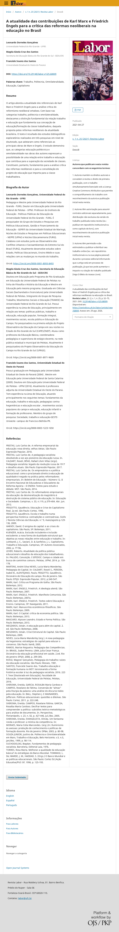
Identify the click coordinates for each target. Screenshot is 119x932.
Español (10, 800)
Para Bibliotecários (14, 833)
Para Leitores (12, 823)
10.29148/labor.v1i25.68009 (94, 301)
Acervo (18, 11)
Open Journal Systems (17, 867)
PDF (79, 109)
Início (8, 11)
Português (11, 805)
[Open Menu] (6, 3)
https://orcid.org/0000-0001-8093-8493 (33, 263)
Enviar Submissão (17, 777)
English (10, 795)
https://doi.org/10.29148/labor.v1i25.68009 (34, 73)
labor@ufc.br (25, 898)
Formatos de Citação (84, 317)
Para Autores (12, 828)
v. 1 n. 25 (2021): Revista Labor (39, 11)
